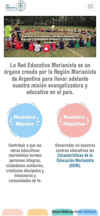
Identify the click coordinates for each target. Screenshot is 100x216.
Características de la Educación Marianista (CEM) (75, 161)
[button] (11, 35)
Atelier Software (85, 212)
